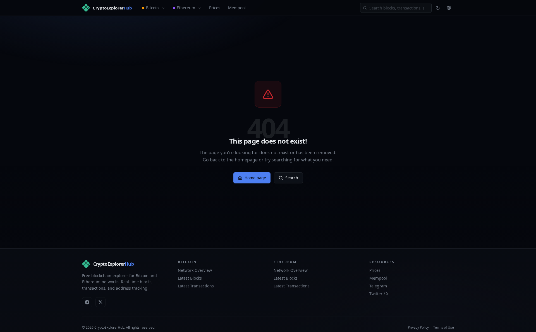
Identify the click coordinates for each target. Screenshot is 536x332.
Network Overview (195, 270)
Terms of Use (443, 327)
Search (291, 177)
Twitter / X (378, 293)
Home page (255, 177)
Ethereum (186, 7)
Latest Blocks (190, 278)
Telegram (378, 286)
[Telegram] (87, 302)
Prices (214, 7)
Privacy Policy (418, 327)
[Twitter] (100, 302)
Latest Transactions (196, 286)
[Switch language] (449, 8)
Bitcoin (152, 7)
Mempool (237, 7)
